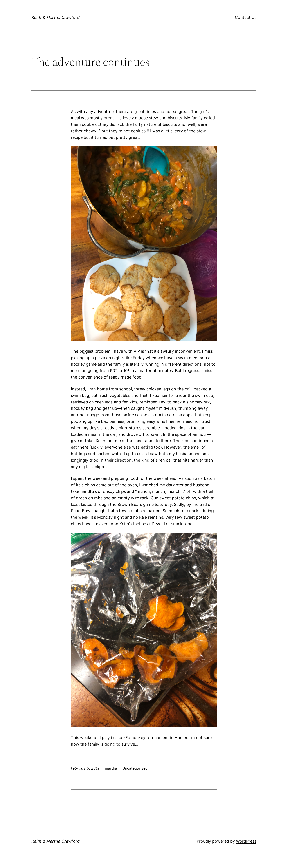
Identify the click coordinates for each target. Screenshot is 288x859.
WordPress (246, 841)
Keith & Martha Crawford (56, 17)
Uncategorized (135, 768)
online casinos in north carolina (152, 414)
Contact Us (245, 17)
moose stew (146, 117)
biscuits (175, 117)
